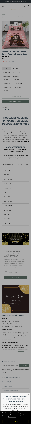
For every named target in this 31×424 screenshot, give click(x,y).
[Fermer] (28, 395)
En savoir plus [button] (12, 417)
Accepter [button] (15, 421)
